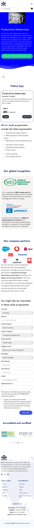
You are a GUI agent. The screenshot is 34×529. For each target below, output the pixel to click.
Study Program (7, 331)
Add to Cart (27, 117)
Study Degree (6, 324)
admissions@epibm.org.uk (17, 514)
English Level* (6, 346)
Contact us (5, 490)
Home (4, 484)
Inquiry (5, 117)
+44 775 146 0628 (17, 508)
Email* (3, 376)
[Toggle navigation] (3, 77)
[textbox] (9, 9)
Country (4, 309)
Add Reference (7, 384)
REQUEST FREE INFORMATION (15, 56)
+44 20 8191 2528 (17, 510)
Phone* (4, 317)
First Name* (5, 361)
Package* (5, 354)
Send (24, 413)
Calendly (4, 495)
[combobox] (9, 8)
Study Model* (6, 339)
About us (4, 487)
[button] (10, 442)
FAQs (3, 492)
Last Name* (5, 369)
